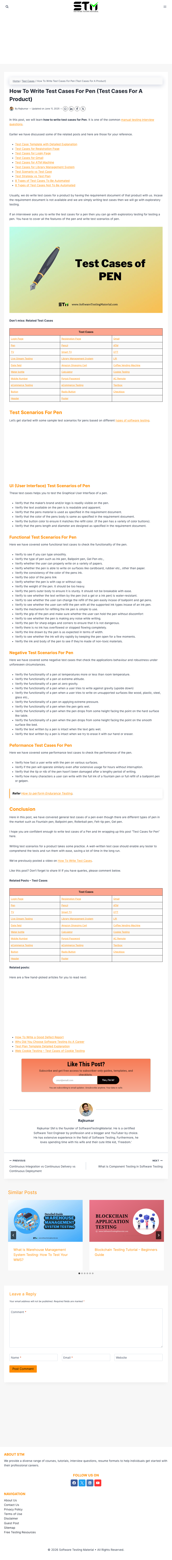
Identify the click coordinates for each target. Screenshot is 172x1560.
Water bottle (17, 371)
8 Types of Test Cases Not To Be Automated (45, 185)
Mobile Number (19, 378)
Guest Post (11, 1523)
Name (16, 1357)
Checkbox (119, 391)
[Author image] (11, 109)
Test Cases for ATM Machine (34, 162)
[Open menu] (165, 6)
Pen (13, 345)
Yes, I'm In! (108, 1080)
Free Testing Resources (20, 1532)
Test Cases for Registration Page (37, 148)
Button (14, 391)
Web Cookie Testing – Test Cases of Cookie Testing (50, 1050)
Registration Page (71, 338)
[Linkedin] (90, 1482)
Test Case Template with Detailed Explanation (46, 144)
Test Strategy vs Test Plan (33, 176)
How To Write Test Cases (75, 860)
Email (68, 1357)
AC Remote (119, 378)
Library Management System (77, 358)
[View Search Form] (7, 7)
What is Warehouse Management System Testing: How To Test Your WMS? (40, 1255)
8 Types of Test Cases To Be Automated (42, 180)
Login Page (17, 338)
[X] (82, 108)
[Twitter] (82, 1482)
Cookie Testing (121, 371)
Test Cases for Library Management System (45, 167)
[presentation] (45, 1221)
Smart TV (66, 351)
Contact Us (11, 1505)
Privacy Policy (13, 1509)
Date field (16, 365)
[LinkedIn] (71, 108)
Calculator (67, 371)
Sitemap (9, 1527)
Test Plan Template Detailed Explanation (42, 1046)
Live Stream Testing (22, 358)
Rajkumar (23, 108)
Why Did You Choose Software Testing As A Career (49, 1041)
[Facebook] (77, 108)
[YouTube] (97, 1482)
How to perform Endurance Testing (46, 793)
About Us (10, 1500)
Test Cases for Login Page (33, 153)
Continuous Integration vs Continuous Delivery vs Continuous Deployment (42, 1166)
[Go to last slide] (13, 1235)
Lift (115, 358)
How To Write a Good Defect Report (39, 1037)
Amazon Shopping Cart (74, 365)
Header (15, 398)
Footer (64, 398)
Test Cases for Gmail (29, 158)
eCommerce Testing (22, 385)
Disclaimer (11, 1518)
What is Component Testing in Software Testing (130, 1163)
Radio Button (68, 391)
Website (121, 1357)
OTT (115, 351)
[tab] (79, 1273)
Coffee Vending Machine (126, 365)
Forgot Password (70, 378)
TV (12, 351)
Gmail (116, 338)
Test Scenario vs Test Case (33, 171)
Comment (18, 1312)
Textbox (117, 385)
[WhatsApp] (65, 108)
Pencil (64, 345)
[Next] (158, 1235)
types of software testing (132, 420)
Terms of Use (13, 1514)
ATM (115, 345)
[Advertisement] (86, 38)
